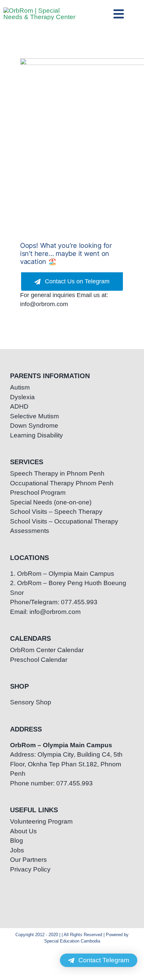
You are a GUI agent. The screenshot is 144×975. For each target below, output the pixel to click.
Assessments (29, 530)
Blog (16, 840)
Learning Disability (36, 435)
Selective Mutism (34, 416)
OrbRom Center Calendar (47, 649)
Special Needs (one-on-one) (50, 502)
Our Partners (28, 859)
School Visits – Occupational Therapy (64, 521)
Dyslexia (22, 397)
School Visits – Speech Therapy (56, 511)
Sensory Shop (30, 702)
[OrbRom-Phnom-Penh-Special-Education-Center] (40, 10)
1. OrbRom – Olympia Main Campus (62, 573)
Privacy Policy (30, 869)
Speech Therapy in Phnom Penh (57, 473)
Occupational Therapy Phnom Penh (62, 483)
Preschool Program (38, 492)
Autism (20, 387)
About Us (23, 831)
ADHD (19, 406)
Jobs (17, 850)
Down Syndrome (34, 425)
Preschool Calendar (38, 659)
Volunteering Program (41, 821)
